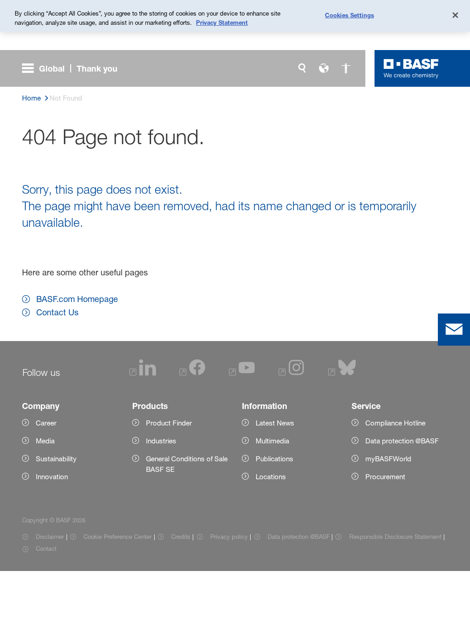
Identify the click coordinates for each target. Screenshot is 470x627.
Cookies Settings (349, 14)
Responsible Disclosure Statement (395, 536)
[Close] (455, 15)
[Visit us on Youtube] (242, 373)
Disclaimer (50, 536)
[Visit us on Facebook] (192, 373)
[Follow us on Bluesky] (342, 373)
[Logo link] (411, 68)
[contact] (454, 330)
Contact (46, 548)
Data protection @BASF (299, 536)
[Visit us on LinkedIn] (143, 373)
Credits (180, 536)
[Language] (324, 68)
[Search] (302, 68)
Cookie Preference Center (117, 536)
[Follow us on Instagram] (291, 373)
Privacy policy (229, 536)
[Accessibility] (346, 68)
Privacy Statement (222, 22)
